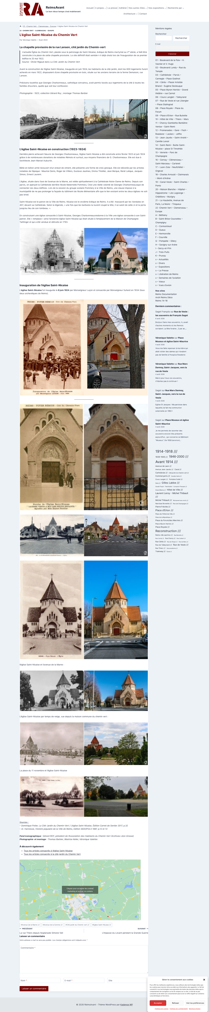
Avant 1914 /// (166, 462)
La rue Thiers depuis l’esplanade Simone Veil (41, 931)
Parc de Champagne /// (180, 503)
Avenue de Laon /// (163, 466)
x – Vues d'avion (163, 285)
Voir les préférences (195, 1003)
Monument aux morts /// (180, 500)
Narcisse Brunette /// (163, 503)
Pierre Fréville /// (162, 507)
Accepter (158, 1003)
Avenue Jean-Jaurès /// (164, 469)
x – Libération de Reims (166, 274)
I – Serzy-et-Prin (163, 248)
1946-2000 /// (178, 456)
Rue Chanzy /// (170, 538)
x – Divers (160, 263)
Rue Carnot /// (159, 538)
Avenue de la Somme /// (53, 925)
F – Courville (161, 237)
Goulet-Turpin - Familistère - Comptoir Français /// (171, 486)
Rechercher (160, 34)
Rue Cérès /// (160, 542)
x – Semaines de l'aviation (168, 278)
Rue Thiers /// (160, 548)
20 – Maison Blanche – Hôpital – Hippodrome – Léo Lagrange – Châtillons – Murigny (171, 193)
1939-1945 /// (161, 457)
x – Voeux (160, 281)
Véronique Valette (29, 40)
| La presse (111, 8)
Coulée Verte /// (176, 476)
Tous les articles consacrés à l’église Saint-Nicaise (48, 851)
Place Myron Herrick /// (164, 524)
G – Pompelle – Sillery (165, 241)
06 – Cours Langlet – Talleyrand (170, 97)
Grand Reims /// (160, 490)
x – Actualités (161, 259)
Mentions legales (163, 28)
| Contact (142, 14)
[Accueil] (20, 26)
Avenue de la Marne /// (30, 925)
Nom (24, 980)
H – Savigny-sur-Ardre (166, 245)
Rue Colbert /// (181, 538)
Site (110, 980)
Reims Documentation (166, 294)
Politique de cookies (161, 1009)
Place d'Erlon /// (164, 510)
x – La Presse (161, 270)
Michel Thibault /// (163, 500)
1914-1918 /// (166, 451)
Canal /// (178, 469)
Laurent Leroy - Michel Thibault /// (171, 495)
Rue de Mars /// (183, 542)
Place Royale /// (162, 527)
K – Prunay (160, 255)
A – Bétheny (161, 215)
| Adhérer (122, 8)
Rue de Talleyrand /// (163, 545)
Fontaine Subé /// (176, 479)
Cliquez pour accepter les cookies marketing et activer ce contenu (80, 889)
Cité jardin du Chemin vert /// (77, 925)
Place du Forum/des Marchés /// (169, 520)
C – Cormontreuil (163, 226)
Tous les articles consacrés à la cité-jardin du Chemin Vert (52, 854)
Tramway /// (160, 551)
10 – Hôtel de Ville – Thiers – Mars (172, 119)
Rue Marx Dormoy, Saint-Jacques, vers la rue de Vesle (171, 367)
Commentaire (28, 948)
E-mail (68, 980)
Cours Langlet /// (161, 479)
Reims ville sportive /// (164, 535)
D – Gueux (160, 230)
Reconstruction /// (168, 531)
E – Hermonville (162, 233)
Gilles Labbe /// (170, 482)
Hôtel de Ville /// (175, 489)
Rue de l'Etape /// (172, 542)
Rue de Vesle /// (180, 545)
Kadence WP (126, 1004)
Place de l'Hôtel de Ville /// (165, 514)
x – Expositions (162, 267)
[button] (204, 979)
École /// (169, 551)
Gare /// (157, 483)
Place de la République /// (163, 517)
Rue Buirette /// (178, 535)
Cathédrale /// (161, 473)
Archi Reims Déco (163, 297)
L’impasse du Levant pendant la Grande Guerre (125, 931)
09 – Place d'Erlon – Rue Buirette (171, 115)
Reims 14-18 (161, 300)
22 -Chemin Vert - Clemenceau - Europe (37, 30)
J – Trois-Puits (162, 252)
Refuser (175, 1003)
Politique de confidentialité (179, 1009)
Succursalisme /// (172, 548)
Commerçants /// (162, 476)
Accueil (89, 8)
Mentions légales (194, 1009)
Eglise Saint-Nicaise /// (101, 925)
